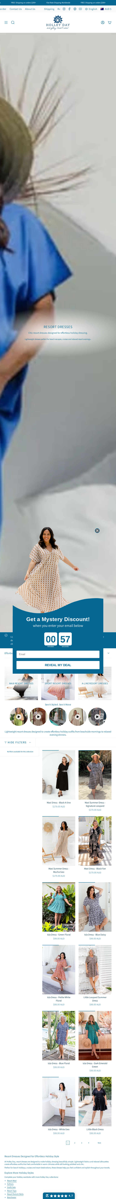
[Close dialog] (97, 530)
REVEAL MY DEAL (58, 665)
